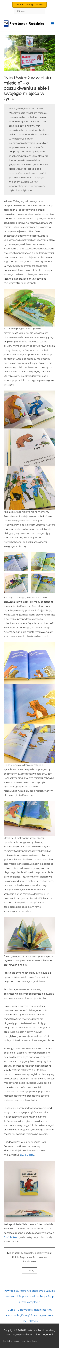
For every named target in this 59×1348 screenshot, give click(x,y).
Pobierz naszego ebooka (30, 4)
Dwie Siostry (27, 1154)
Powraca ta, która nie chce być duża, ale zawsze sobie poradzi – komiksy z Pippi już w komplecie (29, 1291)
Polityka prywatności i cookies (20, 1341)
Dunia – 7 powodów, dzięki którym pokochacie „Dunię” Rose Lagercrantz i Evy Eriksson (30, 1310)
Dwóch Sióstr (11, 1237)
